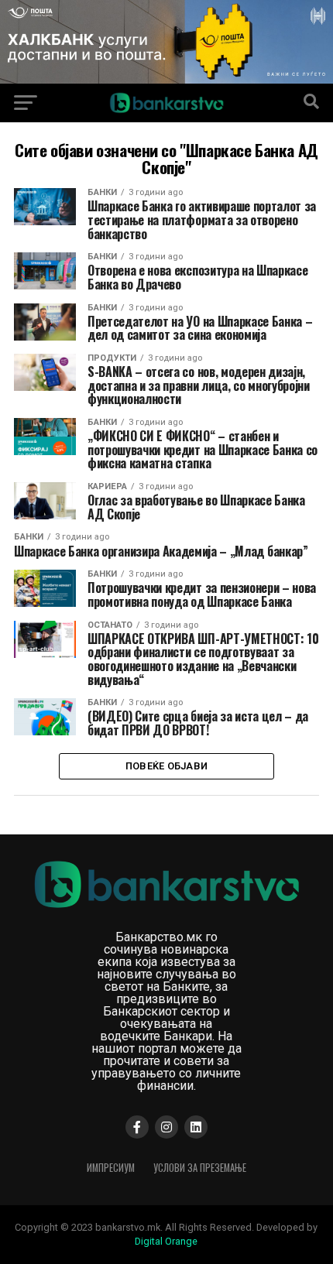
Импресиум (111, 1167)
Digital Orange (166, 1241)
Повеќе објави (166, 766)
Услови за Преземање (199, 1167)
